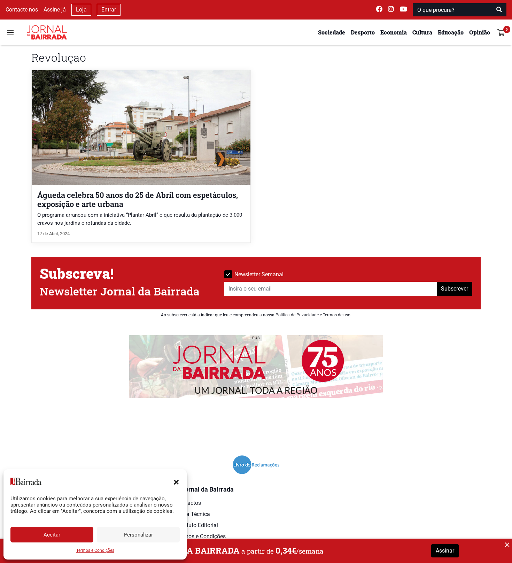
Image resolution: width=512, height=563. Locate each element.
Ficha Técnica (193, 514)
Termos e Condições (95, 550)
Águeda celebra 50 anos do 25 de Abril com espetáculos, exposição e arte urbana (137, 199)
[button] (176, 481)
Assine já (55, 9)
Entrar (108, 9)
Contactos (188, 503)
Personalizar (138, 535)
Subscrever (454, 288)
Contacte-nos (22, 9)
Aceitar (52, 535)
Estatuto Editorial (197, 525)
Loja (81, 9)
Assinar (445, 550)
